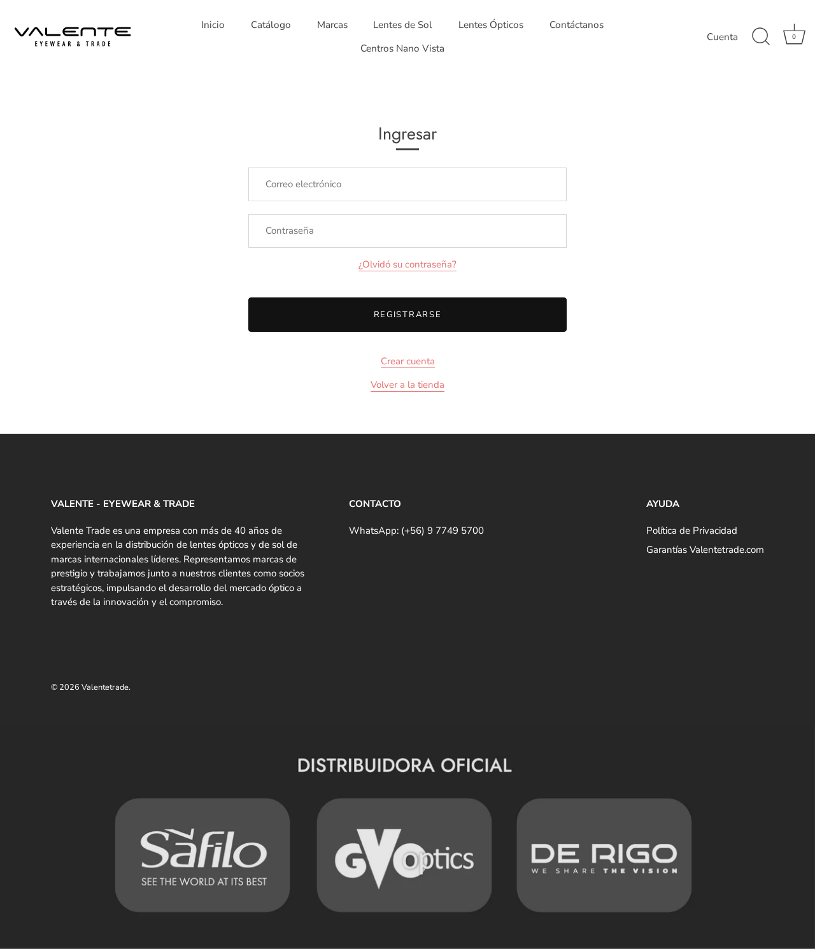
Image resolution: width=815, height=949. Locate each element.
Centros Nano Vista (402, 48)
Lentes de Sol (402, 24)
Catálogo (271, 24)
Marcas (332, 24)
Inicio (213, 24)
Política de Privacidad (691, 530)
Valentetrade (105, 687)
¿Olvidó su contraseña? (407, 264)
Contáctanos (576, 24)
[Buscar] (761, 37)
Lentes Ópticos (490, 24)
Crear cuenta (408, 361)
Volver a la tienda (407, 384)
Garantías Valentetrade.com (705, 549)
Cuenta (722, 37)
